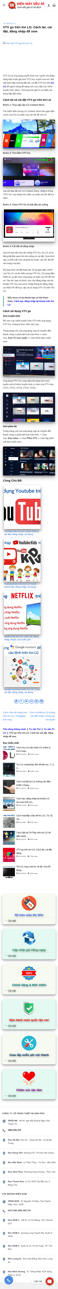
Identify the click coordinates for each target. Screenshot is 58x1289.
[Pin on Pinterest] (36, 701)
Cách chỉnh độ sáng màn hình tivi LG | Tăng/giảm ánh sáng (15, 716)
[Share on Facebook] (21, 701)
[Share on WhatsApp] (16, 701)
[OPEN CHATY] (50, 1281)
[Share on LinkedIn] (41, 701)
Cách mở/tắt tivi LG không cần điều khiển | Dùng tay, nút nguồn (42, 716)
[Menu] (4, 5)
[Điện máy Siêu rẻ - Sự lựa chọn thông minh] (26, 5)
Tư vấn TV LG (9, 23)
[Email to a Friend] (31, 701)
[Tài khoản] (48, 5)
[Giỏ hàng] (54, 5)
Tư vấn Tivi (35, 729)
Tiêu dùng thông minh (14, 729)
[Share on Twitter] (26, 701)
